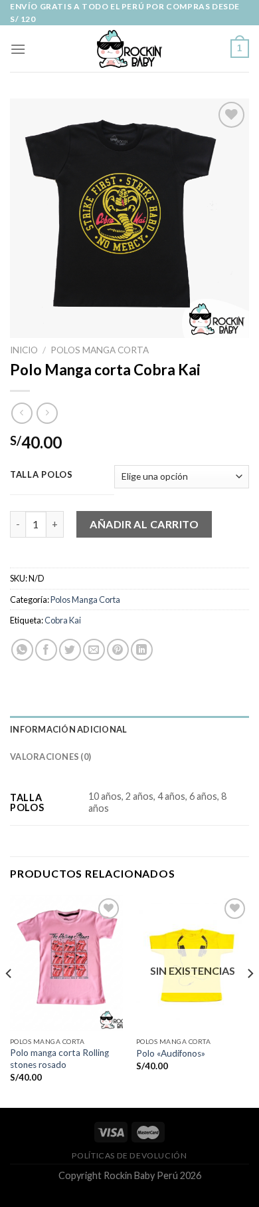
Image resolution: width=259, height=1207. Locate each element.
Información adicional (68, 729)
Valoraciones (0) (50, 756)
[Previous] (9, 1000)
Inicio (24, 350)
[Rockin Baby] (129, 49)
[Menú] (18, 49)
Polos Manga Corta (99, 350)
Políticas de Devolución (129, 1155)
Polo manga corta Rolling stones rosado (59, 1058)
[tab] (129, 729)
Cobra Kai (62, 620)
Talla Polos (41, 475)
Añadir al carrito (144, 524)
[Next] (249, 1000)
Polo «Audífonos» (170, 1053)
